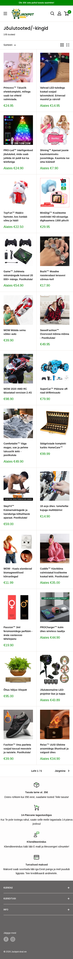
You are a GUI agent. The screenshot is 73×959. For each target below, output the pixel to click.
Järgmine (60, 770)
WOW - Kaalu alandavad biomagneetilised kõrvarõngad (18, 572)
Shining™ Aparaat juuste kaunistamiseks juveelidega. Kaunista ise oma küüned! (54, 156)
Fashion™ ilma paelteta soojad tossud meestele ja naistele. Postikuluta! (17, 748)
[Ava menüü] (5, 13)
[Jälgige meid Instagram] (12, 939)
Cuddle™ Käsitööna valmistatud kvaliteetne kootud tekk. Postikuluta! (54, 572)
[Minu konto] (59, 14)
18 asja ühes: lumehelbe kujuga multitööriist (54, 508)
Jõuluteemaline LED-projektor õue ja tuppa (52, 691)
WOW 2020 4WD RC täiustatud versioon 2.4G (18, 390)
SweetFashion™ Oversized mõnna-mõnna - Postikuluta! (54, 334)
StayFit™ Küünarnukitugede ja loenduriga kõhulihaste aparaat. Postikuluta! (17, 512)
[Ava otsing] (52, 14)
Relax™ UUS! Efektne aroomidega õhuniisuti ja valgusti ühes (54, 748)
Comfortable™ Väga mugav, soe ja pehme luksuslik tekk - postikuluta (16, 449)
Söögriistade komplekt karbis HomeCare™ (53, 445)
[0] (66, 13)
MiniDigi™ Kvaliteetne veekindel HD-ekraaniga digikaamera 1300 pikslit (54, 216)
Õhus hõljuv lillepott (15, 689)
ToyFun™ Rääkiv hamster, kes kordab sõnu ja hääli (15, 216)
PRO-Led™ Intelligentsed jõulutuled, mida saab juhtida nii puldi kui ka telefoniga (18, 156)
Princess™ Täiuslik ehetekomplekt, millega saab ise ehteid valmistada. (17, 93)
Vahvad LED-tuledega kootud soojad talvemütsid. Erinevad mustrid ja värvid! (52, 93)
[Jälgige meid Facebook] (6, 939)
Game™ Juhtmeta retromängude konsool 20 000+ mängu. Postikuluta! (18, 275)
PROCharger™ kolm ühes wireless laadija (52, 629)
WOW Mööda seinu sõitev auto (15, 332)
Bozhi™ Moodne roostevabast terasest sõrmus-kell (52, 275)
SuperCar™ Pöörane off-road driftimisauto (54, 390)
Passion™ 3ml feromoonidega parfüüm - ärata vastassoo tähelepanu (18, 633)
